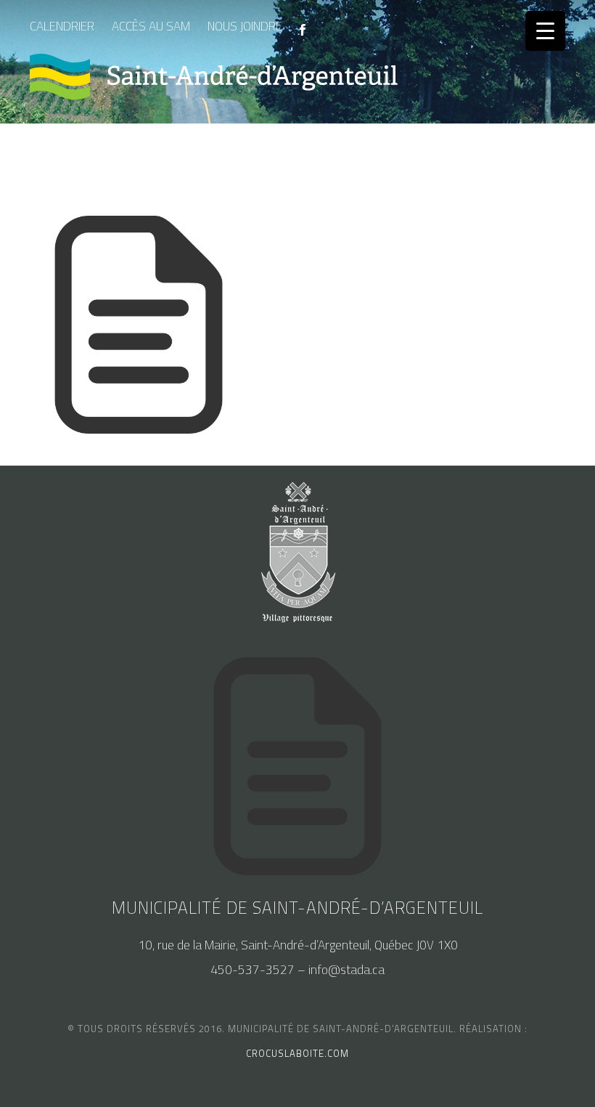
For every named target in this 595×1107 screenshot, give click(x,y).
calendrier (62, 26)
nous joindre (245, 26)
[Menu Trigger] (545, 31)
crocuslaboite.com (297, 1053)
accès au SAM (151, 26)
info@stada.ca (346, 969)
